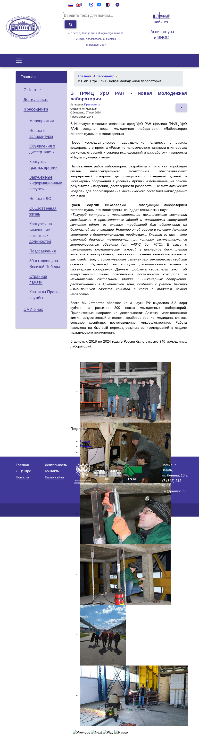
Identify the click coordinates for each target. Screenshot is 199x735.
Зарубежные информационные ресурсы (45, 183)
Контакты (52, 471)
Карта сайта (54, 477)
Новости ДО (40, 199)
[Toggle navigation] (18, 60)
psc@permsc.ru (173, 491)
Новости (22, 477)
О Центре (32, 90)
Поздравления (42, 251)
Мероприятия (41, 121)
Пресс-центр (36, 109)
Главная (28, 77)
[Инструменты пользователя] (181, 107)
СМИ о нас (33, 309)
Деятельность (36, 99)
